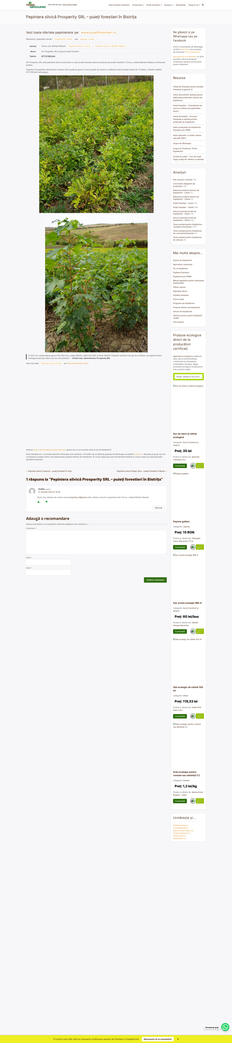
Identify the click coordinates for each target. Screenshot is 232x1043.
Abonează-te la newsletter (184, 56)
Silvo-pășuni (178, 322)
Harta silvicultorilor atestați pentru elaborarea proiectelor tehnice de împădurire (188, 97)
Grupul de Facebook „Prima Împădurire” (185, 149)
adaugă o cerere (87, 39)
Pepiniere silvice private (51, 363)
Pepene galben (181, 521)
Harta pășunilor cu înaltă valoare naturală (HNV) (187, 136)
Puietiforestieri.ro (180, 825)
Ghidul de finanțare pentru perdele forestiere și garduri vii (188, 88)
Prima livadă (178, 299)
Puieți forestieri (153, 5)
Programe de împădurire (183, 303)
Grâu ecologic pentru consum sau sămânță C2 (186, 774)
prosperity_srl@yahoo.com (79, 497)
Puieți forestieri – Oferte (183, 207)
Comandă (180, 465)
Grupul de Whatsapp (182, 143)
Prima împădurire (192, 52)
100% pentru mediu (69, 4)
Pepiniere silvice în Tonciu (79, 46)
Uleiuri (185, 695)
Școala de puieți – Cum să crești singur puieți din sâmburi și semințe (188, 157)
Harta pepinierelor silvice (77, 363)
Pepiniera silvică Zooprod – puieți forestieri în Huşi (50, 471)
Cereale (186, 780)
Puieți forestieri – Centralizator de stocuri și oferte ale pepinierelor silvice (187, 108)
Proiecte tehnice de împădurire (186, 307)
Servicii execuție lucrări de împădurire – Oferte (184, 219)
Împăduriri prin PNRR (182, 276)
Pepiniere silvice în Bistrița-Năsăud (110, 46)
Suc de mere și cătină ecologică (185, 435)
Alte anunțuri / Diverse (182, 179)
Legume (186, 526)
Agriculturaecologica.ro (183, 830)
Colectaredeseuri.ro (181, 833)
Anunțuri (168, 5)
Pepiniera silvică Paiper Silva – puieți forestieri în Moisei (141, 471)
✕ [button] (178, 1039)
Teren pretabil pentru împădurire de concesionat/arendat (187, 232)
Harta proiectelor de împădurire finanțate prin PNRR (187, 128)
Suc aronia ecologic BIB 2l (187, 603)
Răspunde (158, 508)
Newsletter (181, 5)
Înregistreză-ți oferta (63, 39)
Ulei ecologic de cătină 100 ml (188, 689)
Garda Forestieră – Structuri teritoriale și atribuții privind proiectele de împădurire (185, 119)
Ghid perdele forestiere (119, 5)
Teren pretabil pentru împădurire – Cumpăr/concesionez (188, 225)
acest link (138, 454)
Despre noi (193, 5)
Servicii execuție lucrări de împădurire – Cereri (184, 212)
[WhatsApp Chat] (225, 1027)
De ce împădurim (180, 268)
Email (29, 568)
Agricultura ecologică (182, 356)
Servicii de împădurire (182, 311)
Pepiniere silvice (180, 291)
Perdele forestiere (181, 295)
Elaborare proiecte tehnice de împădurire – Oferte (186, 198)
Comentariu (31, 528)
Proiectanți (137, 5)
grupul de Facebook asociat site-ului (49, 450)
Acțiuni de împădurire (182, 260)
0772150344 (48, 56)
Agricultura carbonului (182, 264)
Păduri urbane (179, 287)
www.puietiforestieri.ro (98, 32)
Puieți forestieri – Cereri (183, 203)
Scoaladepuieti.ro (180, 828)
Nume (29, 558)
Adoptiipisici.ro (179, 838)
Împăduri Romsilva (181, 272)
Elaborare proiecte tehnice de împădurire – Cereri (186, 191)
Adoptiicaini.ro (179, 836)
